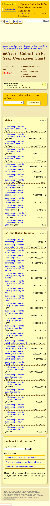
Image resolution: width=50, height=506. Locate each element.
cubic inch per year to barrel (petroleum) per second (14, 268)
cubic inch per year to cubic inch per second (14, 405)
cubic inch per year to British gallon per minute (15, 347)
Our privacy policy (9, 498)
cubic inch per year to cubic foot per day (14, 390)
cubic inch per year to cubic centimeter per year (14, 222)
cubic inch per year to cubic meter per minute (15, 135)
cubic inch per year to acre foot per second (14, 240)
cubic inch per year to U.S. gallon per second (15, 304)
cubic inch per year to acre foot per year (14, 261)
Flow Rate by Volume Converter (29, 14)
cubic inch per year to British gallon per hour (14, 352)
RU (15, 22)
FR (20, 22)
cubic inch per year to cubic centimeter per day (16, 214)
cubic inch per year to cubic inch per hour (14, 420)
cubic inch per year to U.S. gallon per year (14, 334)
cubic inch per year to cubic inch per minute (14, 413)
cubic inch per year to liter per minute (14, 170)
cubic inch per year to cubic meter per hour (14, 142)
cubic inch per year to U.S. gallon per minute (15, 312)
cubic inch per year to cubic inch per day (14, 428)
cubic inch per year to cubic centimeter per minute (14, 200)
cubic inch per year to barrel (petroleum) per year (14, 298)
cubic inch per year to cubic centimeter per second (14, 192)
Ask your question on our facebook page (23, 462)
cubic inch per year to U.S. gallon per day (14, 327)
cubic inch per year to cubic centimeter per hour (14, 207)
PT (11, 22)
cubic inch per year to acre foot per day (14, 256)
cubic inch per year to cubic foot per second (14, 368)
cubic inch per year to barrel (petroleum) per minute (14, 275)
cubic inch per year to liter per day (14, 181)
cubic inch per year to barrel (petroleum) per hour (14, 283)
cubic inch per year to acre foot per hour (14, 251)
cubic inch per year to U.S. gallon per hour (14, 319)
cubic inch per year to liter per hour (14, 175)
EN (2, 22)
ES (7, 22)
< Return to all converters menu (19, 466)
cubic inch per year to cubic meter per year (14, 157)
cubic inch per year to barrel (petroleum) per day (14, 290)
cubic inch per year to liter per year (14, 186)
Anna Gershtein (38, 495)
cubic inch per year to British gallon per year (14, 363)
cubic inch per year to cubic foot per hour (14, 383)
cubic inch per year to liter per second (14, 165)
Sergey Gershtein (26, 495)
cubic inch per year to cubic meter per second (15, 127)
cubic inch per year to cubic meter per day (14, 150)
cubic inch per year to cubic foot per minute (14, 375)
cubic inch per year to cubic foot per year (14, 398)
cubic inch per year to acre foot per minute (14, 246)
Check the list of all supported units (21, 457)
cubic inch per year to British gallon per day (14, 357)
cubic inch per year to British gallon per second (16, 342)
